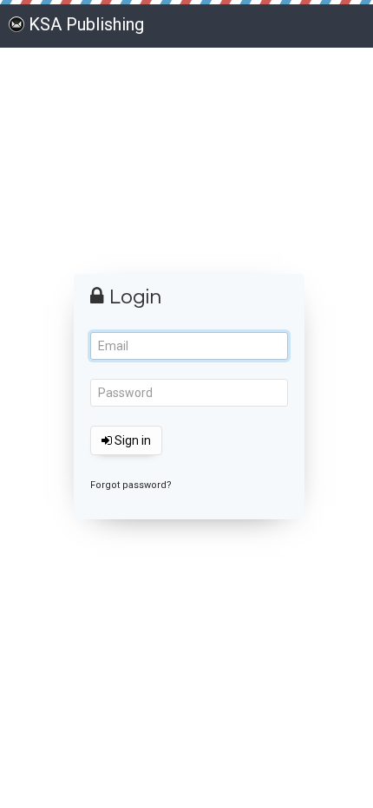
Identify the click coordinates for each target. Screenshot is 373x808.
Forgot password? (131, 485)
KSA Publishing (86, 24)
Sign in (131, 440)
